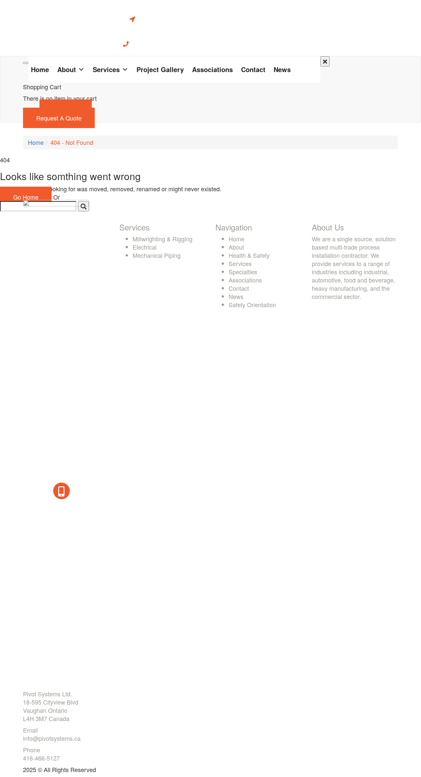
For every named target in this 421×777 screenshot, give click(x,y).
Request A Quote (59, 118)
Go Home (25, 197)
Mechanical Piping (157, 255)
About (66, 69)
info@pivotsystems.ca (52, 738)
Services (106, 69)
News (282, 69)
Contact (253, 69)
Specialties (243, 271)
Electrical (145, 247)
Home (40, 69)
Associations (212, 69)
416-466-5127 (41, 758)
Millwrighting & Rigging (162, 238)
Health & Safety (249, 255)
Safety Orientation (252, 304)
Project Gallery (160, 69)
